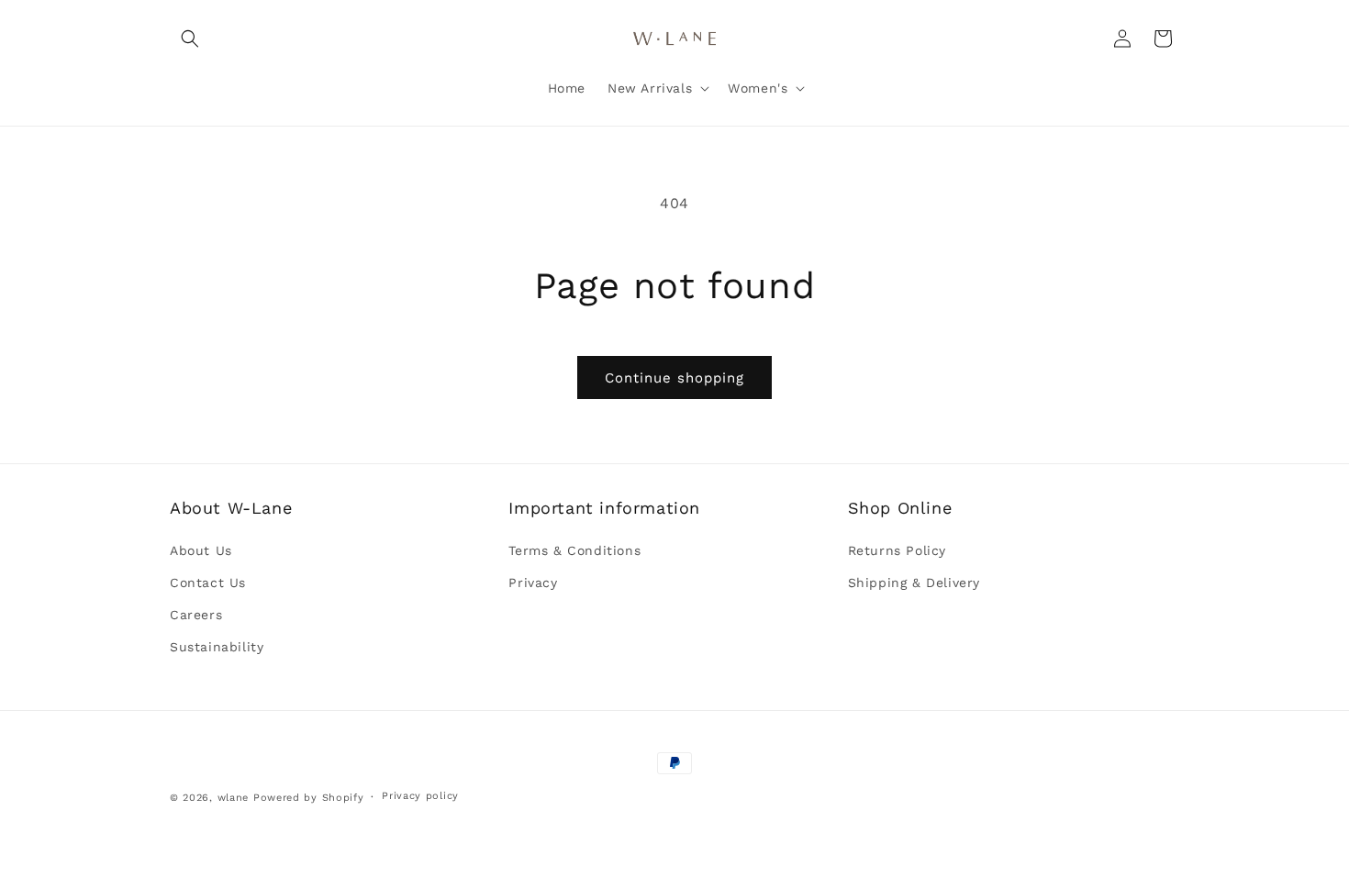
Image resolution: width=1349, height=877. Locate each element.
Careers (196, 614)
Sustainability (216, 646)
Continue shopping (674, 378)
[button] (190, 38)
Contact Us (208, 582)
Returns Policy (897, 550)
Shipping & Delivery (914, 582)
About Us (201, 550)
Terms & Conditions (574, 550)
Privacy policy (420, 796)
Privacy (532, 582)
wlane (233, 798)
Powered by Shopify (308, 798)
